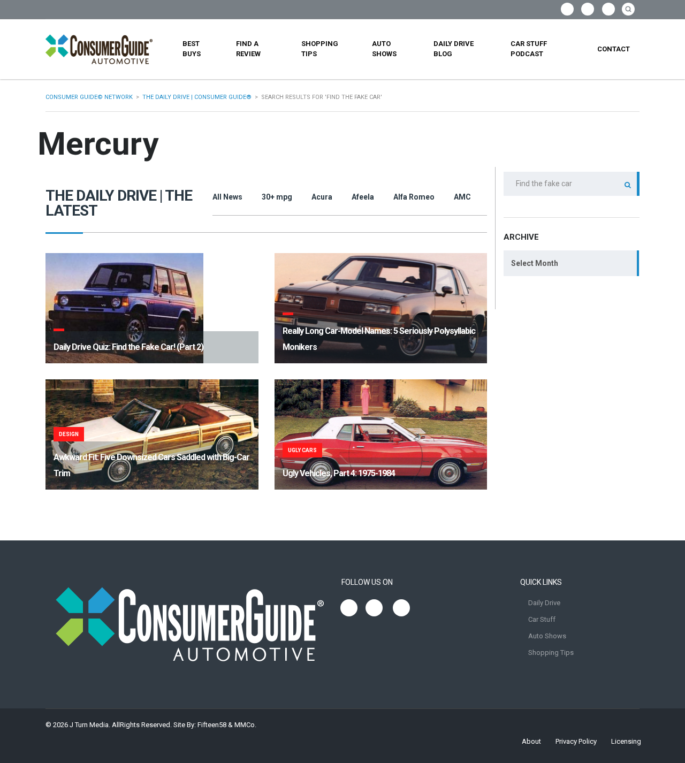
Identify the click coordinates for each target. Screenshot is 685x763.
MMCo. (245, 725)
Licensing (626, 741)
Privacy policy (576, 741)
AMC (462, 197)
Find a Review (248, 49)
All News (227, 197)
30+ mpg (277, 197)
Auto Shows (384, 49)
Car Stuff (541, 619)
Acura (321, 197)
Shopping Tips (319, 49)
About (531, 741)
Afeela (363, 197)
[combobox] (572, 263)
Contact (613, 49)
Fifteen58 (211, 725)
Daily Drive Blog (453, 49)
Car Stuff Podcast (529, 49)
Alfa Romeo (414, 197)
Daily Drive (544, 603)
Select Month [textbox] (534, 263)
